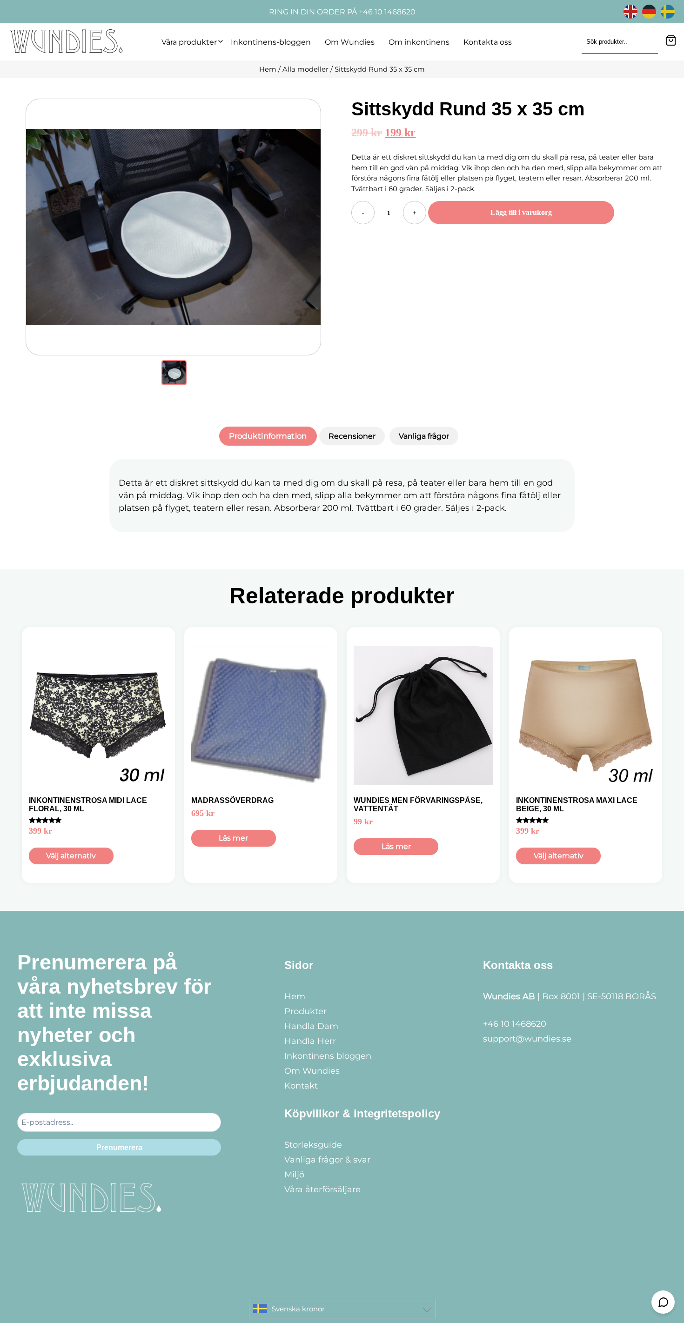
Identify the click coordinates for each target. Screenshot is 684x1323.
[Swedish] (670, 11)
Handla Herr (310, 1041)
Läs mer (233, 838)
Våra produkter (189, 42)
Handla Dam (311, 1026)
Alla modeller (305, 69)
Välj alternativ (71, 855)
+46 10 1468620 (514, 1024)
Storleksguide (313, 1145)
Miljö (294, 1174)
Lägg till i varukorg (521, 212)
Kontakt (301, 1086)
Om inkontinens (419, 42)
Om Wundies (350, 42)
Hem (267, 69)
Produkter (305, 1011)
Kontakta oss (487, 42)
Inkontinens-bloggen (271, 42)
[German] (651, 11)
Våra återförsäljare (322, 1189)
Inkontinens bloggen (327, 1056)
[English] (633, 11)
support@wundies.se (527, 1039)
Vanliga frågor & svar (327, 1160)
